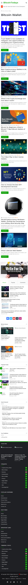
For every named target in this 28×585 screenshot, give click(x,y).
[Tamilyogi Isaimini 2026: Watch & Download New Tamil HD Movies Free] (5, 306)
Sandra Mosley (5, 36)
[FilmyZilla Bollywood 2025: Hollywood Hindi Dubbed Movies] (5, 388)
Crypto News (4, 522)
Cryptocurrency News (6, 467)
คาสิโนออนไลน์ (4, 437)
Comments (22, 282)
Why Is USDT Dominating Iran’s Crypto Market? (5, 337)
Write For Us (3, 504)
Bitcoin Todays (23, 574)
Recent (4, 282)
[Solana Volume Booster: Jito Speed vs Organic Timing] (5, 288)
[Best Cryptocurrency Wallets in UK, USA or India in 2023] (14, 59)
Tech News (4, 482)
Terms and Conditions (6, 502)
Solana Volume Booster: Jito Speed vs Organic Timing (7, 456)
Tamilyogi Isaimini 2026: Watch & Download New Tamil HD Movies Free (18, 306)
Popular (13, 282)
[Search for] (26, 3)
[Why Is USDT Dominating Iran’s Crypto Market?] (7, 330)
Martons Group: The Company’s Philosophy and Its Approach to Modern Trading (18, 294)
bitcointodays (4, 67)
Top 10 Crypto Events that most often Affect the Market (20, 356)
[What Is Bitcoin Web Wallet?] (14, 240)
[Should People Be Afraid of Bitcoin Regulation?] (5, 395)
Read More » (4, 50)
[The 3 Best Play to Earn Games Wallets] (14, 146)
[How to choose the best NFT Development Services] (14, 174)
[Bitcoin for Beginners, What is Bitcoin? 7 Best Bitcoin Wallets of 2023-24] (14, 117)
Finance (3, 478)
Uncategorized (5, 487)
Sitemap (24, 578)
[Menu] (1, 3)
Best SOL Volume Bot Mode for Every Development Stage (15, 6)
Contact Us (3, 506)
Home (3, 10)
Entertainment (5, 474)
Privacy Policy (4, 500)
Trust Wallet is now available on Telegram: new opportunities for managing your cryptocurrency (13, 40)
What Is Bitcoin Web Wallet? (11, 250)
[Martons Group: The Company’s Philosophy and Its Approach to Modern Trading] (5, 294)
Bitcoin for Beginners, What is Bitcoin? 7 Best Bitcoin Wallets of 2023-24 (13, 129)
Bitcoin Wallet (5, 476)
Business (4, 472)
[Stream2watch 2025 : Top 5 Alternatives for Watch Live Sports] (5, 382)
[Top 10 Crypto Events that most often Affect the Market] (21, 349)
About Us (8, 578)
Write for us (14, 260)
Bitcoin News (5, 469)
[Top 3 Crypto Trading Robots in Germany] (5, 370)
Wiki (3, 485)
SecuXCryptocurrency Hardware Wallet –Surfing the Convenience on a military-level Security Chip (13, 221)
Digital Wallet (4, 480)
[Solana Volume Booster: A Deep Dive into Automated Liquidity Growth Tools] (21, 331)
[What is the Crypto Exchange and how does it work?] (14, 88)
